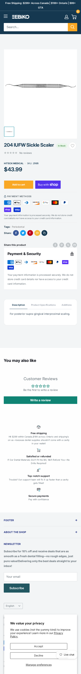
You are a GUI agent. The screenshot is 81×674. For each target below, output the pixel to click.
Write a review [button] (40, 400)
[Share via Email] (37, 233)
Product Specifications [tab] (43, 304)
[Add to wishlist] (72, 145)
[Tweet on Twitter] (68, 245)
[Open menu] (6, 16)
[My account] (66, 17)
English (10, 605)
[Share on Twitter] (23, 233)
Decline (38, 655)
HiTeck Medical (14, 163)
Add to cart (18, 184)
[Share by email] (74, 245)
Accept (38, 646)
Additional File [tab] (69, 304)
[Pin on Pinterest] (30, 233)
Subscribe (16, 588)
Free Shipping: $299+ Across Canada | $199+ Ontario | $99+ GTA (40, 5)
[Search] (72, 27)
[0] (74, 17)
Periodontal (18, 226)
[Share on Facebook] (16, 233)
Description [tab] (18, 304)
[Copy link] (44, 233)
